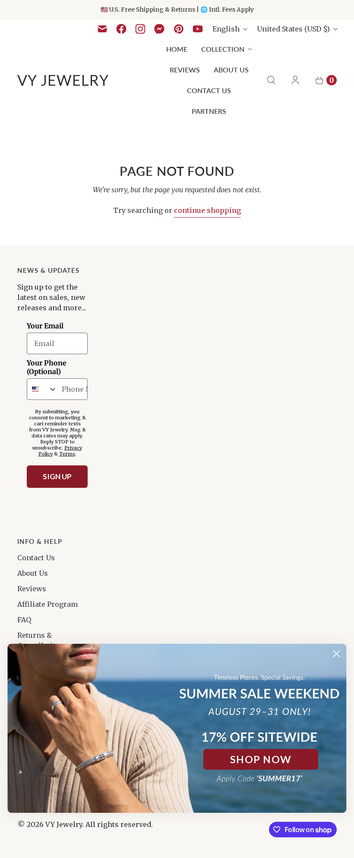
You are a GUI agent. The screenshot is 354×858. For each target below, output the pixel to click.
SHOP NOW (260, 759)
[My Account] (295, 80)
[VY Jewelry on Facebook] (121, 28)
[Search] (271, 80)
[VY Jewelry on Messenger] (159, 28)
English (226, 29)
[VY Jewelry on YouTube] (197, 28)
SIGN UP (57, 476)
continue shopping (207, 210)
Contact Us (209, 90)
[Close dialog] (337, 654)
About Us (231, 70)
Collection (222, 49)
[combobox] (42, 389)
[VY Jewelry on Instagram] (140, 28)
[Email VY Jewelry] (102, 28)
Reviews (185, 70)
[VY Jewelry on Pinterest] (178, 28)
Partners (209, 111)
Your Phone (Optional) (46, 367)
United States (293, 29)
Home (176, 49)
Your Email (45, 325)
